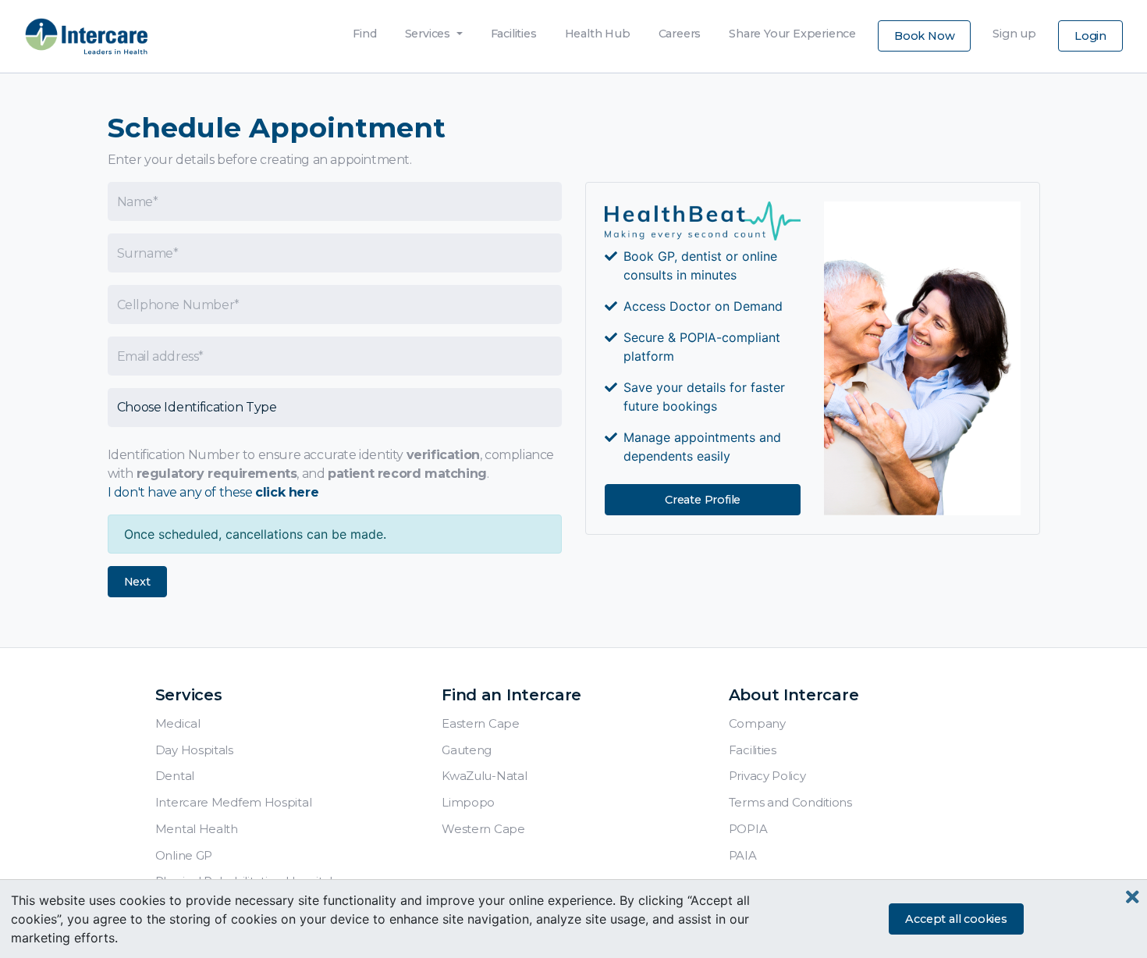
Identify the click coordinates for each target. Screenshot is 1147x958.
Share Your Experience (792, 30)
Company (757, 723)
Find (364, 30)
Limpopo (468, 802)
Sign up (1014, 30)
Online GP (183, 855)
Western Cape (483, 828)
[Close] (1132, 897)
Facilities (514, 30)
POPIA (748, 828)
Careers (680, 30)
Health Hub (597, 30)
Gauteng (467, 750)
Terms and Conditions (790, 802)
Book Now (924, 36)
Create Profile (702, 500)
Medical (178, 723)
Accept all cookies (956, 919)
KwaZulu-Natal (484, 775)
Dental (174, 775)
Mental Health (196, 828)
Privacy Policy (767, 775)
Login (1090, 36)
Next (137, 582)
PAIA (743, 855)
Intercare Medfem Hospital (233, 802)
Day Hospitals (194, 750)
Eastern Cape (480, 723)
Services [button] (429, 34)
